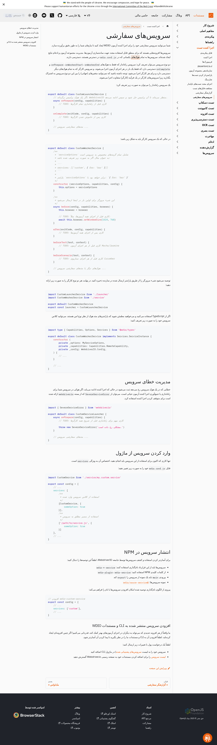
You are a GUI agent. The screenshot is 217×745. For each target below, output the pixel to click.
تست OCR (208, 125)
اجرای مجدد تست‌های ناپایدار (199, 83)
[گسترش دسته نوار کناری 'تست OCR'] (177, 124)
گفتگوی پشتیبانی (107, 718)
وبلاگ (179, 15)
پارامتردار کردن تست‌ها (202, 75)
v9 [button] (88, 15)
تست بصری (207, 130)
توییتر (113, 727)
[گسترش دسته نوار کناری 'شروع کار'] (177, 25)
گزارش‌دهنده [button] (207, 147)
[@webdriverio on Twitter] (52, 15)
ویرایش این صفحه (158, 668)
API (187, 15)
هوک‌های (135, 57)
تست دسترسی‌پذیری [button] (202, 119)
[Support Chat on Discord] (36, 15)
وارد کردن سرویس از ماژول (27, 32)
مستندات (199, 15)
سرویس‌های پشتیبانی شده (128, 651)
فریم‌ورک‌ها (207, 61)
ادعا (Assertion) (205, 66)
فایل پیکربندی (206, 52)
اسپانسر (76, 718)
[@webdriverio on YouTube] (44, 15)
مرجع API (146, 718)
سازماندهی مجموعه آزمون (200, 70)
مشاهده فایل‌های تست (202, 88)
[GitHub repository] (60, 15)
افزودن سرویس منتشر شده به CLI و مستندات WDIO (21, 44)
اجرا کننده (208, 57)
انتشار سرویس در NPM (28, 37)
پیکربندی (209, 36)
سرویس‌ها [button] (208, 153)
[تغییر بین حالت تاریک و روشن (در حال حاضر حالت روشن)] (29, 15)
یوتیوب (77, 727)
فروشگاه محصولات (70, 723)
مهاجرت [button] (209, 136)
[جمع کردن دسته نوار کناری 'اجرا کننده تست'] (177, 47)
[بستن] (3, 4)
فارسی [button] (72, 15)
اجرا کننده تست (205, 47)
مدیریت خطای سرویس (29, 28)
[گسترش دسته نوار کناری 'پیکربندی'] (177, 36)
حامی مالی (141, 15)
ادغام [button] (211, 141)
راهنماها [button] (209, 42)
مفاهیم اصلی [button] (207, 31)
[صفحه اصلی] (167, 26)
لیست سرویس (158, 656)
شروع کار (208, 25)
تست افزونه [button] (207, 113)
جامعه (154, 15)
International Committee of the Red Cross (133, 6)
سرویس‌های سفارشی (202, 97)
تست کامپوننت (206, 108)
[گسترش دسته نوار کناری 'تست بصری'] (177, 130)
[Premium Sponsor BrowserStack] (28, 718)
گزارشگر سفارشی (204, 92)
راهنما (148, 727)
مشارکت (167, 15)
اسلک (113, 723)
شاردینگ (208, 79)
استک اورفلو (110, 713)
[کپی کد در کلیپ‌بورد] (166, 93)
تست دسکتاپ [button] (206, 102)
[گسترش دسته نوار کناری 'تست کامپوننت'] (177, 108)
